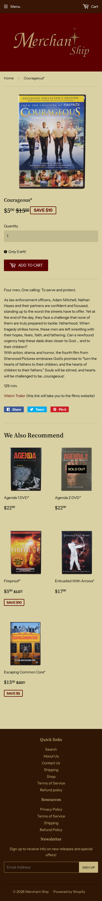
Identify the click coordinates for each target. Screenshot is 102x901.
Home (9, 78)
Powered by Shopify (69, 891)
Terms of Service (51, 783)
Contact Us (51, 763)
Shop (51, 776)
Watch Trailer (14, 395)
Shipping (51, 769)
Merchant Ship (37, 891)
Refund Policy (51, 829)
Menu (15, 6)
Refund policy (51, 790)
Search (51, 749)
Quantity (11, 226)
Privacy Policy (51, 809)
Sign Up (88, 867)
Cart (94, 6)
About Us (51, 756)
